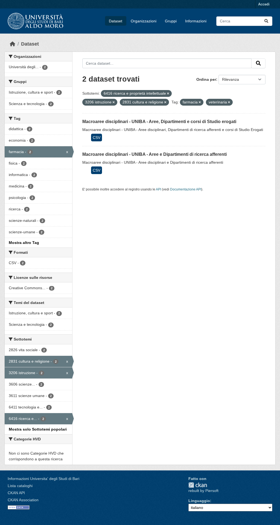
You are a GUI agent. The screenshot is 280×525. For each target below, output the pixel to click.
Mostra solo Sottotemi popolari (38, 429)
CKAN (197, 485)
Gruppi (171, 21)
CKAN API (16, 493)
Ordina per (206, 79)
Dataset (115, 21)
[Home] (12, 44)
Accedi (264, 4)
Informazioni (195, 21)
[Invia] (266, 21)
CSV (96, 137)
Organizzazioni (143, 21)
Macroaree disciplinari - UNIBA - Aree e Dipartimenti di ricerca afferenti (154, 154)
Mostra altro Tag (24, 242)
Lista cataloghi (20, 486)
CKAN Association (23, 500)
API (158, 189)
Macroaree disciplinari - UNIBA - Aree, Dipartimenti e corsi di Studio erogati (159, 121)
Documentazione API (185, 189)
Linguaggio (199, 501)
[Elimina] (168, 93)
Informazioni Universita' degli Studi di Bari (43, 478)
